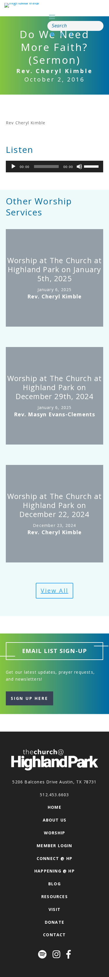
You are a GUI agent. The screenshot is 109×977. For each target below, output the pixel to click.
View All (54, 590)
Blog (54, 883)
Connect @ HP (54, 858)
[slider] (92, 166)
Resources (54, 896)
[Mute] (79, 166)
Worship (54, 833)
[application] (54, 166)
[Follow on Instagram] (62, 34)
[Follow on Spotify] (52, 34)
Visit (54, 909)
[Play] (13, 166)
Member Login (54, 845)
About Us (55, 820)
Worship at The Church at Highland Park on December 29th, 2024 (54, 387)
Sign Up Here (29, 698)
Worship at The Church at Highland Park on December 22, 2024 (54, 505)
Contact (54, 934)
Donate (54, 922)
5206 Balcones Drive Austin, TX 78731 (54, 782)
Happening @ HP (54, 871)
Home (54, 807)
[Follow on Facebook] (71, 34)
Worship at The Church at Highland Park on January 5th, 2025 (54, 269)
